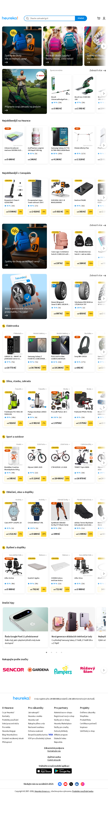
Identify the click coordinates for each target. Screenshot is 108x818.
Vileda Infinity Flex (81, 148)
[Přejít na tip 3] (56, 652)
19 (60, 103)
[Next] (104, 46)
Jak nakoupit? (33, 712)
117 (83, 154)
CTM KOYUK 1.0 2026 (59, 467)
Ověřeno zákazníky (87, 712)
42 (83, 206)
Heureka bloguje (9, 731)
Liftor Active (9, 578)
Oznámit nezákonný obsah (13, 738)
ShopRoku (84, 716)
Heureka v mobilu (35, 716)
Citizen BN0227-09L (35, 523)
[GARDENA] (38, 669)
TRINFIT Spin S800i (81, 467)
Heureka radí (33, 720)
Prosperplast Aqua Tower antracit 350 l (35, 201)
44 (13, 473)
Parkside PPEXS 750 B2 (83, 412)
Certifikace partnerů (88, 723)
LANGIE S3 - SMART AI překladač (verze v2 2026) (12, 357)
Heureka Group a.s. (42, 791)
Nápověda (58, 742)
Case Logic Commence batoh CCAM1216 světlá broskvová (60, 253)
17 (36, 206)
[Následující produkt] (104, 93)
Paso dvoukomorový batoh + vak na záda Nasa (82, 253)
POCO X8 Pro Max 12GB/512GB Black (58, 357)
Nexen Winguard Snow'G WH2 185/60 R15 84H (60, 303)
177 (83, 362)
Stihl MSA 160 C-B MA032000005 (58, 201)
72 (36, 362)
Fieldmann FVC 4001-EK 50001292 (13, 413)
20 (13, 206)
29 (83, 103)
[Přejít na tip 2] (51, 652)
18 (83, 473)
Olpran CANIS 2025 (35, 467)
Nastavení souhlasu (36, 727)
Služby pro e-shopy (62, 720)
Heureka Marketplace (63, 723)
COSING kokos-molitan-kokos (57, 579)
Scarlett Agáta (33, 578)
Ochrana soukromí (35, 731)
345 (13, 417)
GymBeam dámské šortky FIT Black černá (59, 524)
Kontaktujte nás (54, 751)
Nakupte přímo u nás (36, 723)
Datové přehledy (61, 731)
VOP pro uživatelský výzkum (39, 738)
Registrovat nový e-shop (64, 716)
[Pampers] (62, 669)
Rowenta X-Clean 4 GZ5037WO (11, 201)
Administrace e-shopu (63, 712)
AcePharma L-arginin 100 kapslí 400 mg (36, 149)
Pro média (6, 727)
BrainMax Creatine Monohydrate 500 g (11, 468)
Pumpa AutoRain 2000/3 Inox (37, 413)
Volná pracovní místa (10, 723)
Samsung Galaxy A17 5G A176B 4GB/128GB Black (60, 149)
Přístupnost (7, 742)
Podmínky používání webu (82, 791)
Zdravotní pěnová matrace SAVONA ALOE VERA (13, 149)
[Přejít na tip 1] (46, 652)
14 (59, 362)
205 (60, 154)
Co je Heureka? (8, 712)
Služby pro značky (61, 727)
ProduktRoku (85, 720)
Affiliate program (61, 734)
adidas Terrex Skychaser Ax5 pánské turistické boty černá (83, 524)
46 (13, 584)
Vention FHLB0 (80, 200)
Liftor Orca (78, 578)
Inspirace (83, 727)
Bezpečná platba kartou (38, 734)
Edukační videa (60, 738)
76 (13, 362)
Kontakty (6, 716)
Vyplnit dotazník (54, 760)
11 (83, 528)
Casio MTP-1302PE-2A (13, 523)
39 (36, 584)
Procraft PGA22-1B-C (59, 412)
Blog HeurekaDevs (10, 734)
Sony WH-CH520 (80, 356)
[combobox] (49, 18)
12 (36, 473)
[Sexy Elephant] (87, 669)
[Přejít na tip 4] (61, 652)
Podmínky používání (10, 720)
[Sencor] (13, 669)
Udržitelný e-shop (87, 731)
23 (59, 528)
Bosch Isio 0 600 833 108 (82, 98)
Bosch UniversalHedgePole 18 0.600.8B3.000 (60, 98)
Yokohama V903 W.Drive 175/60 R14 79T (84, 303)
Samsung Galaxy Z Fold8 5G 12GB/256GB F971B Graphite (36, 357)
